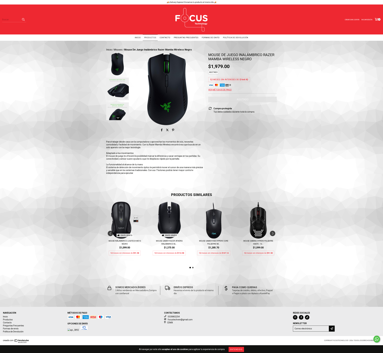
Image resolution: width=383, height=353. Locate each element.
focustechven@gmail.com (180, 319)
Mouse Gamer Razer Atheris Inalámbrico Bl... (169, 242)
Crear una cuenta (352, 20)
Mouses (118, 49)
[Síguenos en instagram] (295, 317)
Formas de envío (211, 38)
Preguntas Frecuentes (186, 38)
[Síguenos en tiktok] (307, 317)
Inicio (138, 38)
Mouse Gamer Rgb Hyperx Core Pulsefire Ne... (213, 242)
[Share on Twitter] (167, 129)
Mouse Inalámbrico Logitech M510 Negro (125, 242)
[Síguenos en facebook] (301, 317)
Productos (150, 38)
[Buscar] (23, 19)
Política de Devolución (235, 38)
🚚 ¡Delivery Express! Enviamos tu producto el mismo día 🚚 (191, 2)
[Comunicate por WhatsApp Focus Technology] (376, 339)
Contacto (165, 38)
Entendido (236, 349)
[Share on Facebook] (161, 129)
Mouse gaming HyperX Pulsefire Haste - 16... (258, 242)
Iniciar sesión (366, 20)
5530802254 (174, 316)
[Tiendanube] (16, 342)
